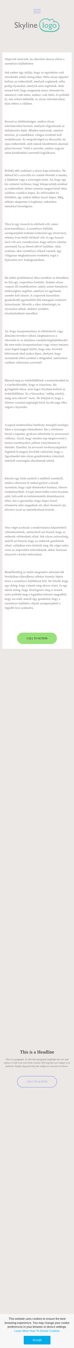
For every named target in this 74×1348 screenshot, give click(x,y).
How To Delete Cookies (45, 1330)
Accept (37, 1340)
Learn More (21, 1330)
